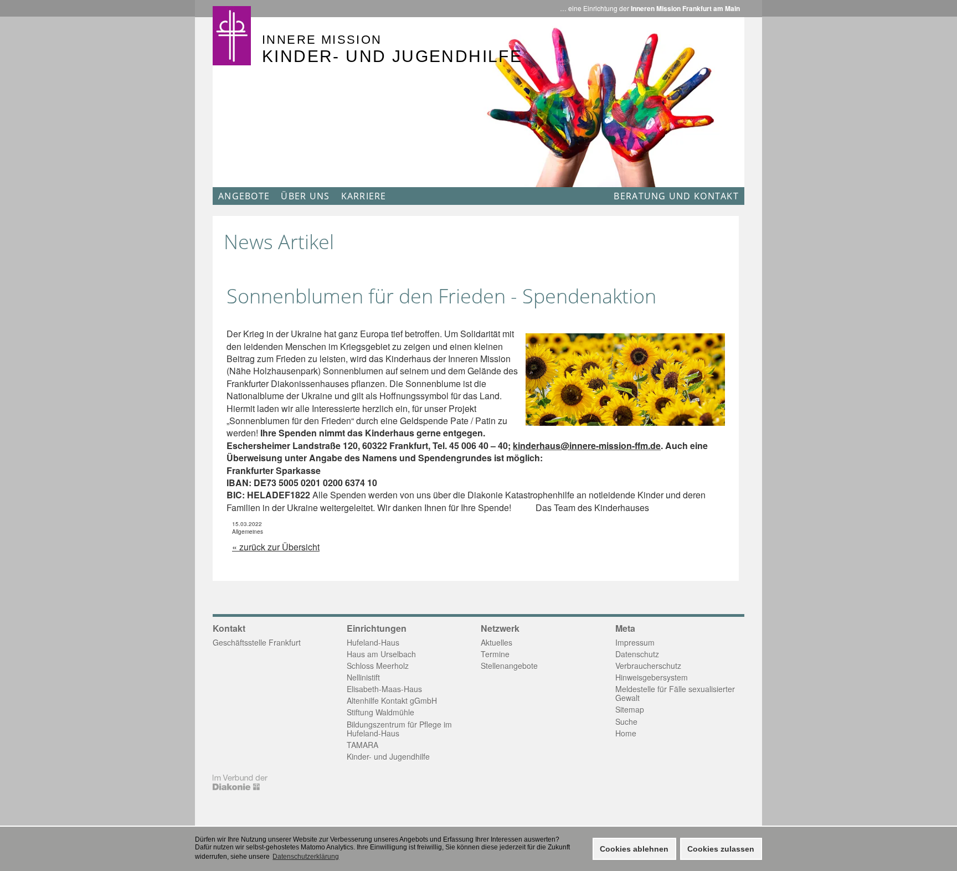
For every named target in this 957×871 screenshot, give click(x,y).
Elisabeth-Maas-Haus (384, 688)
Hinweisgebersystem (651, 677)
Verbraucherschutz (648, 665)
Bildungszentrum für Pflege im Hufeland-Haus (399, 729)
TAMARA (362, 744)
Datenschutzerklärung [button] (305, 856)
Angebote (244, 196)
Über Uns (305, 196)
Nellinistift (363, 677)
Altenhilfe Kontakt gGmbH (392, 700)
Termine (495, 654)
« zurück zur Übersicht (276, 546)
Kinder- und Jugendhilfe (388, 756)
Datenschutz (637, 654)
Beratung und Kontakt (676, 196)
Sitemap (629, 709)
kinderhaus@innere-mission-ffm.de (587, 445)
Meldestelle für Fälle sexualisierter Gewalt (675, 693)
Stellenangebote (509, 665)
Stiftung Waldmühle (380, 712)
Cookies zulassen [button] (720, 848)
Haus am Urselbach (381, 654)
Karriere (364, 196)
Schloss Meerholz (378, 665)
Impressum (635, 642)
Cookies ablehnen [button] (634, 848)
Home (625, 733)
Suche (626, 721)
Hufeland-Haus (373, 642)
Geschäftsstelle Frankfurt (257, 642)
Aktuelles (496, 642)
